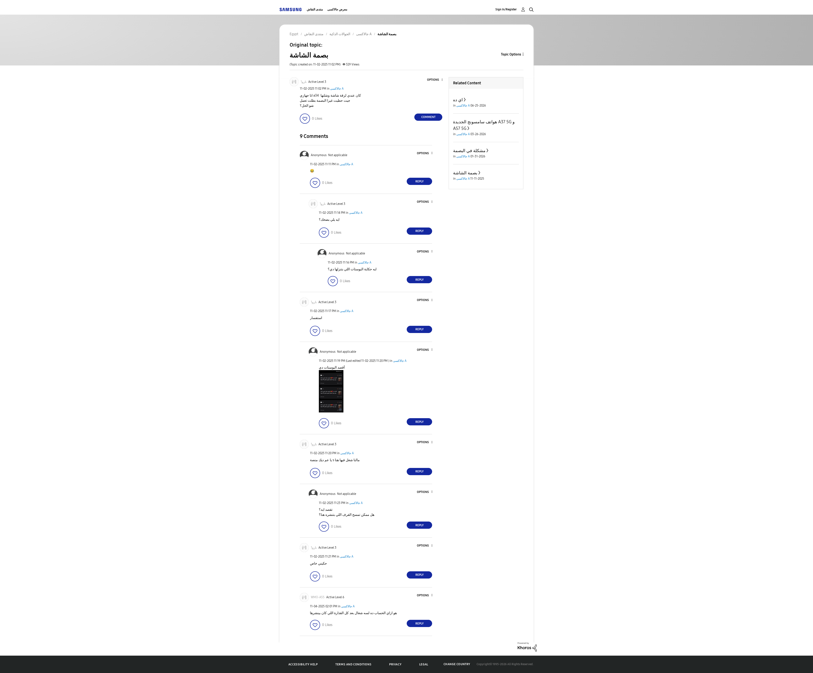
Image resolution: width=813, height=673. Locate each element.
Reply (419, 181)
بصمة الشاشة (465, 172)
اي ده (458, 99)
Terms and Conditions (353, 664)
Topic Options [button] (511, 54)
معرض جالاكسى (337, 9)
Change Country (457, 664)
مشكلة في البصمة (469, 150)
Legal (423, 664)
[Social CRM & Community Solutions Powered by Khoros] (527, 647)
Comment (428, 117)
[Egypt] (290, 9)
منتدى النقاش (315, 9)
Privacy (395, 664)
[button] (435, 80)
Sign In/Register (506, 9)
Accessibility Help (303, 664)
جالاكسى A (337, 88)
